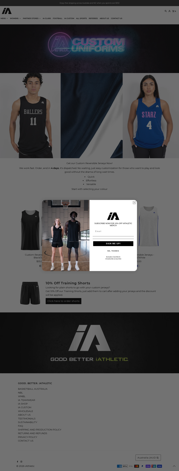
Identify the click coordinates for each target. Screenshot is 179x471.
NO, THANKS (113, 251)
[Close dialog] (134, 202)
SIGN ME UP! (113, 244)
